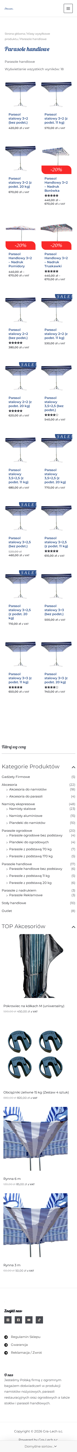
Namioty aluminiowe (25, 816)
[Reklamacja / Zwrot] (23, 1353)
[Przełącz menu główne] (68, 8)
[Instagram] (8, 1319)
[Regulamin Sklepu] (22, 1337)
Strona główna (15, 33)
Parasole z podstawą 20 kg (30, 883)
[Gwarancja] (16, 1345)
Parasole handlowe (17, 864)
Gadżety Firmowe (16, 777)
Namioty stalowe (22, 809)
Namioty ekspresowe (18, 804)
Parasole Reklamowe (26, 895)
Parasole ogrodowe (17, 831)
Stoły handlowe (14, 903)
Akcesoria (9, 785)
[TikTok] (39, 1319)
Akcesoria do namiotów (28, 789)
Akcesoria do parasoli (26, 796)
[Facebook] (18, 1319)
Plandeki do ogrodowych (29, 842)
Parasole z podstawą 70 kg (30, 849)
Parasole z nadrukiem (19, 890)
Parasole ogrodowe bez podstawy (35, 835)
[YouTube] (29, 1319)
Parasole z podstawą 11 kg (29, 876)
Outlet (7, 911)
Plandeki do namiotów (27, 823)
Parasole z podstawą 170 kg (31, 856)
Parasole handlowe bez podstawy (35, 869)
